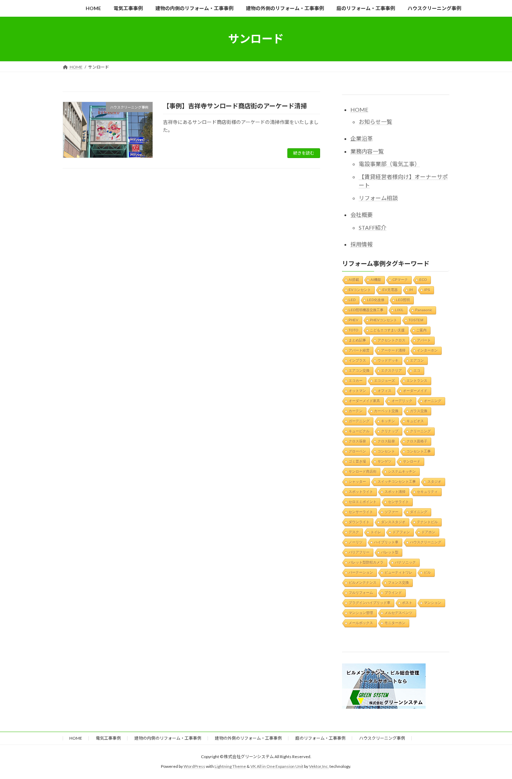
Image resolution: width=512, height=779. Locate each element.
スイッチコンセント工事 (397, 481)
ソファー (391, 511)
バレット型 (389, 552)
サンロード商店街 (363, 471)
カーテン (356, 410)
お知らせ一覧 (375, 121)
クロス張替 (357, 441)
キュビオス (415, 421)
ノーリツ (356, 542)
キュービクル (359, 431)
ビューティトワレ (398, 572)
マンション (432, 602)
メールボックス (361, 622)
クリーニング (420, 431)
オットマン (357, 390)
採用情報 (361, 244)
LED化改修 (376, 299)
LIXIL (399, 310)
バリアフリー (359, 552)
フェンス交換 (398, 582)
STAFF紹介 (372, 227)
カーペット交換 (386, 410)
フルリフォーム (361, 592)
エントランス (416, 380)
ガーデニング (359, 421)
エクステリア (391, 370)
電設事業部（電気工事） (389, 163)
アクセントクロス (391, 340)
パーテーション (361, 572)
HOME (359, 109)
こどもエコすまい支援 (387, 330)
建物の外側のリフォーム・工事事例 (248, 738)
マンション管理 (361, 612)
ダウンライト (359, 522)
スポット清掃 (395, 491)
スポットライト (361, 491)
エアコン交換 (359, 370)
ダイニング (418, 511)
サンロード (411, 461)
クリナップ (389, 431)
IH (411, 289)
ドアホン (428, 532)
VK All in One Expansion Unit (276, 766)
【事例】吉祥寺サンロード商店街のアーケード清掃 (235, 106)
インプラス (357, 360)
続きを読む (303, 153)
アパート (424, 340)
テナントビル (427, 522)
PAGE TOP (493, 749)
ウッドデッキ (388, 360)
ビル (427, 572)
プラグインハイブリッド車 (369, 602)
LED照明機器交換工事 (366, 310)
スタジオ (434, 481)
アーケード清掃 (393, 350)
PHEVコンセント (383, 320)
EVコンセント (360, 289)
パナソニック (405, 562)
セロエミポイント (363, 501)
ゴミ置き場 (357, 461)
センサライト (398, 501)
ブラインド (393, 592)
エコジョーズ (384, 380)
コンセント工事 (418, 451)
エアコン (417, 360)
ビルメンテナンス (363, 582)
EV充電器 (390, 289)
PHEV (353, 320)
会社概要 (361, 214)
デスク (354, 532)
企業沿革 (361, 138)
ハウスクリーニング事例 (382, 738)
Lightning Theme (230, 766)
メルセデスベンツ (398, 612)
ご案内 (421, 330)
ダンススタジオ (393, 522)
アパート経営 (359, 350)
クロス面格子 (416, 441)
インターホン (427, 350)
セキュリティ (427, 491)
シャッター (357, 481)
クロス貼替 (386, 441)
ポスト (407, 602)
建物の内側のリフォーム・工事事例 (167, 738)
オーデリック (401, 400)
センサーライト (361, 511)
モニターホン (395, 622)
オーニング (432, 400)
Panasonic (423, 310)
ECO (423, 279)
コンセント (386, 451)
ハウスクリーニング (425, 542)
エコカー (356, 380)
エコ (416, 370)
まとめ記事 (357, 340)
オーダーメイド (415, 390)
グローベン (357, 451)
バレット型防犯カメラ (366, 562)
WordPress (194, 766)
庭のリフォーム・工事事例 (320, 738)
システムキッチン (402, 471)
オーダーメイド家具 (364, 400)
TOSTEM (416, 320)
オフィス (384, 390)
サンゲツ (384, 461)
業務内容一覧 (367, 151)
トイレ (376, 532)
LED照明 (403, 299)
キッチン (388, 421)
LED (352, 299)
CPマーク (400, 279)
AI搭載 (354, 279)
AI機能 (376, 279)
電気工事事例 (108, 738)
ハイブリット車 (386, 542)
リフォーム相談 (378, 198)
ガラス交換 (418, 410)
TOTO (353, 330)
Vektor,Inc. (319, 766)
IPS (427, 289)
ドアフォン (401, 532)
